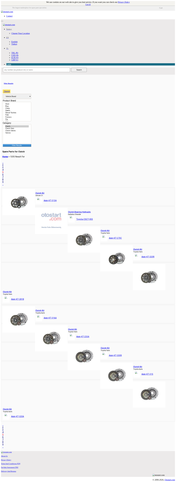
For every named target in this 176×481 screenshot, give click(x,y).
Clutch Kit (39, 193)
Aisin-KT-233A (82, 336)
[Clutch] (17, 126)
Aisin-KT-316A (50, 318)
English (14, 42)
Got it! (88, 4)
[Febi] (17, 115)
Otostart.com (170, 480)
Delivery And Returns (8, 471)
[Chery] (17, 108)
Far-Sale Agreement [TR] (9, 467)
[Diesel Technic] (17, 113)
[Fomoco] (17, 117)
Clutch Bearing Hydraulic (79, 212)
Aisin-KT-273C (115, 238)
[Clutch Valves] (17, 131)
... (2, 162)
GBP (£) (14, 60)
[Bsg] (17, 106)
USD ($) (14, 55)
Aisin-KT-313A (50, 200)
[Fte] (17, 119)
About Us (4, 456)
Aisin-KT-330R (115, 355)
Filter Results (17, 145)
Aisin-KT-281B (17, 299)
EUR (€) (14, 57)
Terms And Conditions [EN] (10, 464)
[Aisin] (17, 104)
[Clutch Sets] (17, 128)
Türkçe (14, 44)
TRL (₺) (14, 53)
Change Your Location (20, 33)
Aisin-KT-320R (147, 257)
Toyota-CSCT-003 (84, 219)
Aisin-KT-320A (17, 416)
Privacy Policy (124, 2)
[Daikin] (17, 111)
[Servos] (17, 133)
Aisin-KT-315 (147, 374)
